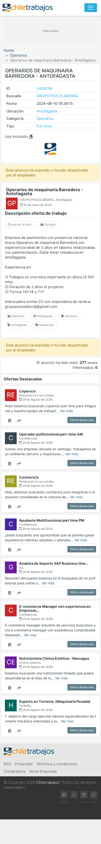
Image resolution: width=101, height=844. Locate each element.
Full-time (44, 126)
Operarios (18, 55)
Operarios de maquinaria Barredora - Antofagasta (44, 191)
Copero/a (27, 391)
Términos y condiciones (56, 764)
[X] (74, 794)
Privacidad (23, 764)
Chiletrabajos (47, 782)
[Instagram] (93, 794)
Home (9, 50)
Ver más (66, 411)
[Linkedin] (84, 794)
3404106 (44, 88)
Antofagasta (47, 111)
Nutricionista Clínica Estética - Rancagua (54, 658)
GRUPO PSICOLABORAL (57, 96)
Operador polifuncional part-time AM (51, 434)
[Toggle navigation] (90, 7)
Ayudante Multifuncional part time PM (51, 520)
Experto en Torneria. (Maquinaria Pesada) (54, 701)
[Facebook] (64, 794)
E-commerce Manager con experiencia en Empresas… (55, 608)
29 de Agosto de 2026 (37, 399)
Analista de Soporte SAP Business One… (53, 563)
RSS (7, 764)
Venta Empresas (43, 771)
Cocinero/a (28, 477)
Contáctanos (14, 771)
